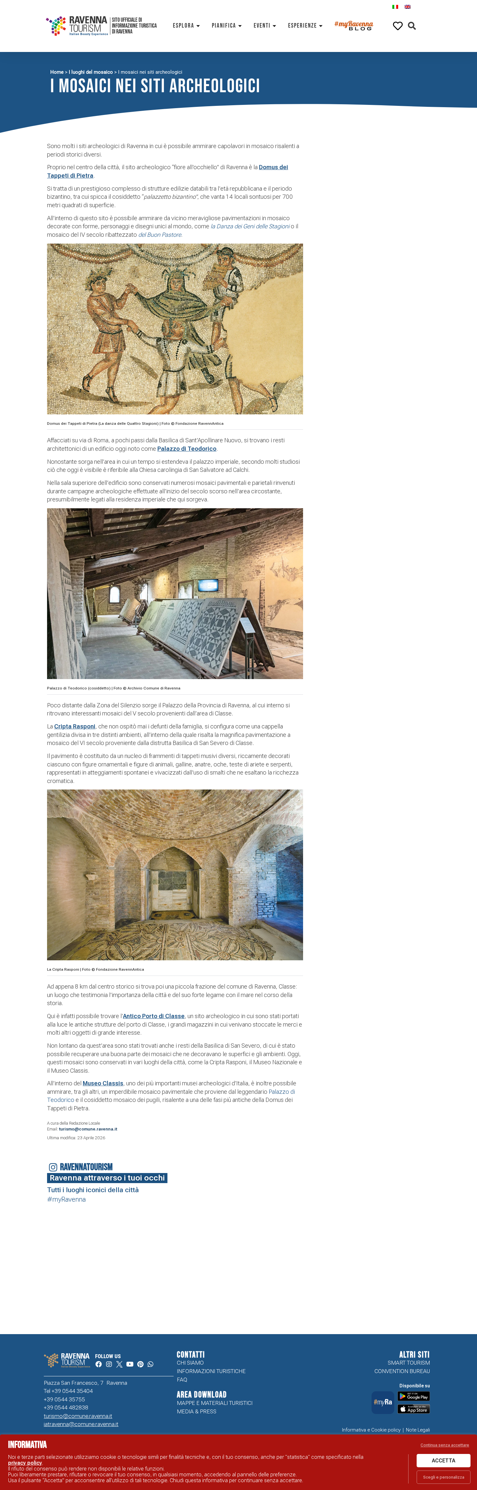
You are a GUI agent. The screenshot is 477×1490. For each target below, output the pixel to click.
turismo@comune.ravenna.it (88, 1129)
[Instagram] (109, 1364)
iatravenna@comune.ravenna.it (81, 1424)
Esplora (183, 26)
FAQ (182, 1379)
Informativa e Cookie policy (371, 1430)
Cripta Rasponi (74, 726)
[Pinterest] (140, 1364)
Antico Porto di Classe (154, 1016)
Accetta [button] (443, 1461)
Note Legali (418, 1430)
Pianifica (224, 26)
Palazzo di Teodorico (186, 448)
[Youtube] (130, 1364)
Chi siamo (190, 1362)
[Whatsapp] (150, 1364)
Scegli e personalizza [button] (443, 1477)
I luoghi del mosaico (91, 72)
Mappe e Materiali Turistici (214, 1403)
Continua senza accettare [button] (445, 1445)
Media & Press (196, 1411)
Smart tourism (409, 1362)
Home (57, 72)
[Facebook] (98, 1364)
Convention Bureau (402, 1371)
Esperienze (302, 26)
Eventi (262, 26)
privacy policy (25, 1463)
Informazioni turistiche (211, 1371)
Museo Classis (103, 1083)
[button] (412, 26)
